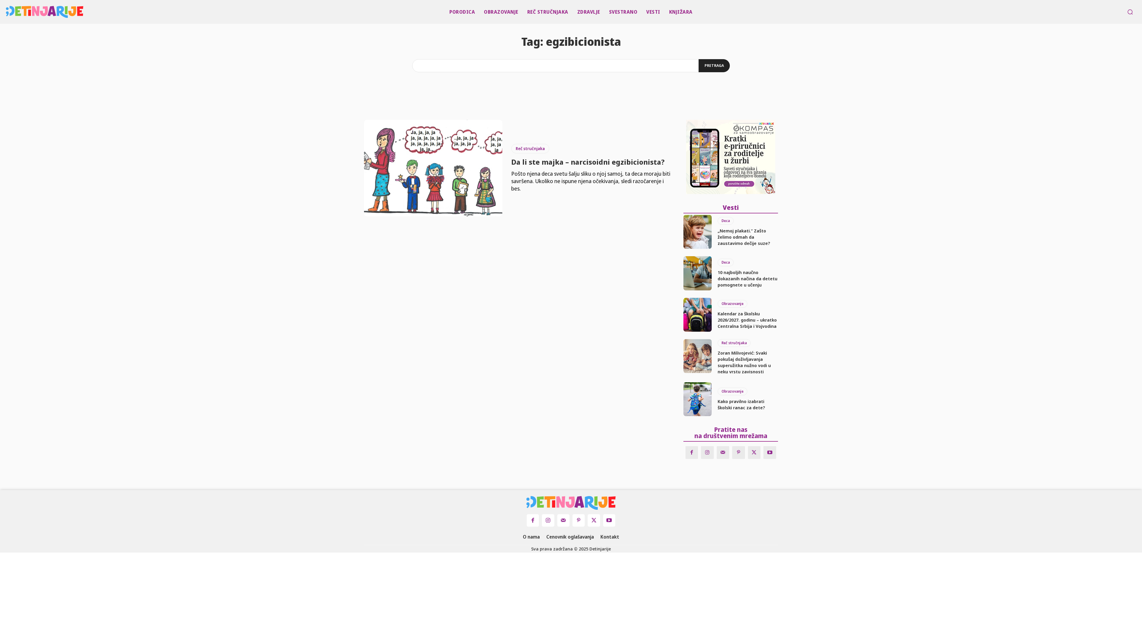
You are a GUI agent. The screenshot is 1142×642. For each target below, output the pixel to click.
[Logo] (9, 12)
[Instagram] (707, 452)
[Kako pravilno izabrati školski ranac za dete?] (697, 399)
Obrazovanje (732, 303)
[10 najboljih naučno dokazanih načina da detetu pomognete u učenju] (697, 273)
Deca (725, 220)
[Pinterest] (738, 452)
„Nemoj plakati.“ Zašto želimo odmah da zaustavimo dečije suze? (744, 237)
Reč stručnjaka (530, 148)
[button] (1130, 12)
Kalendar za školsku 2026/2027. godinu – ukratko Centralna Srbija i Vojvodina (747, 320)
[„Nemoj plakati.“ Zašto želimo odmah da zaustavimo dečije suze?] (697, 232)
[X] (754, 452)
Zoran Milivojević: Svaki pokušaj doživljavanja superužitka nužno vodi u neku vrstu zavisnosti (744, 362)
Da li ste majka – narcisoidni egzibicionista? (588, 162)
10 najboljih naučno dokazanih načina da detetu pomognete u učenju (747, 278)
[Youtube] (769, 452)
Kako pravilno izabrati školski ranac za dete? (741, 404)
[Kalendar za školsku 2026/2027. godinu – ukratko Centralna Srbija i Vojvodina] (697, 315)
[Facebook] (691, 452)
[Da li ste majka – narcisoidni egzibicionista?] (433, 168)
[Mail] (723, 452)
